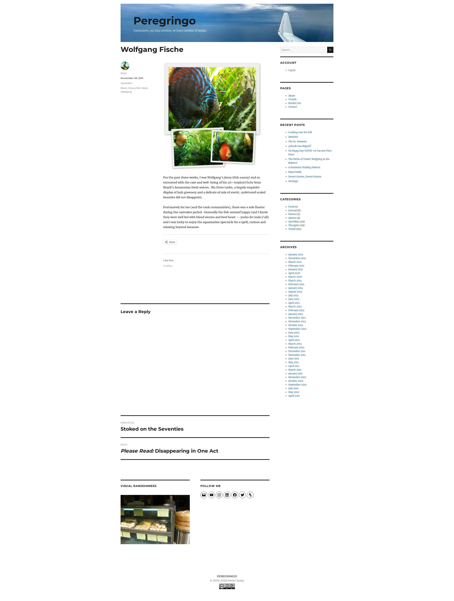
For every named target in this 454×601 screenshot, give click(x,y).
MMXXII (293, 136)
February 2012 (296, 347)
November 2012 (297, 321)
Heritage (293, 181)
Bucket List (294, 103)
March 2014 (295, 280)
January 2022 (295, 254)
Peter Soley (235, 580)
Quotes (292, 217)
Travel (291, 229)
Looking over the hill (300, 132)
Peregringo (164, 20)
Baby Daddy (294, 172)
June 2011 (293, 358)
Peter (124, 73)
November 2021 (297, 258)
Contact (292, 106)
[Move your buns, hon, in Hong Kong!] (155, 519)
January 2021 (295, 269)
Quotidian (126, 83)
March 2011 (294, 369)
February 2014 (296, 284)
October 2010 (295, 380)
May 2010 (293, 392)
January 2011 (295, 373)
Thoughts (294, 225)
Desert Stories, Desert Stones (304, 176)
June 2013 (293, 299)
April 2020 (294, 273)
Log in (291, 70)
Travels (292, 99)
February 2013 (296, 310)
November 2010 (297, 377)
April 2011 (293, 366)
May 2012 (293, 336)
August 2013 (295, 291)
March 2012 (295, 343)
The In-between (297, 141)
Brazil (124, 88)
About (291, 95)
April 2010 (294, 395)
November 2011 (297, 354)
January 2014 (295, 288)
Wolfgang (126, 91)
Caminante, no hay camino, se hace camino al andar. (170, 30)
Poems (292, 214)
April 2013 (294, 302)
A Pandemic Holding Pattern (304, 167)
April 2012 (294, 340)
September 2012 (297, 328)
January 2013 (295, 314)
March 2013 (294, 306)
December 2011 (296, 351)
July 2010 (293, 388)
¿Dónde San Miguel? (299, 146)
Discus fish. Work (138, 88)
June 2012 (293, 332)
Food (291, 206)
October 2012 (295, 325)
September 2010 (297, 384)
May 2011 (293, 362)
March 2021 (295, 261)
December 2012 (297, 317)
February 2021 (296, 265)
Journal (292, 210)
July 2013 (293, 295)
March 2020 (295, 276)
